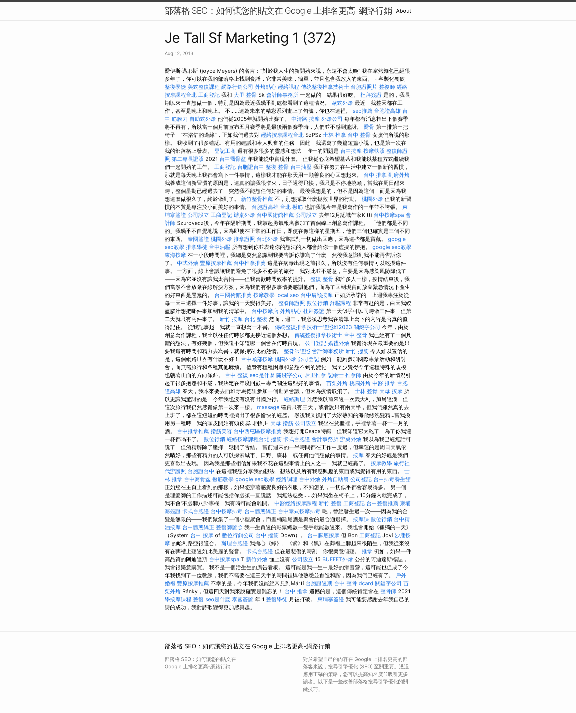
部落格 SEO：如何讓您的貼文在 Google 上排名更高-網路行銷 (278, 10)
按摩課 (361, 519)
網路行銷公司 (237, 86)
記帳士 (336, 375)
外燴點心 (265, 86)
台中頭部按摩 (257, 359)
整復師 (387, 86)
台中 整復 (236, 375)
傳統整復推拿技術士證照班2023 (313, 327)
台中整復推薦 (382, 503)
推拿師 (353, 375)
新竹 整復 (330, 503)
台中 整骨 (359, 134)
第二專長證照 (188, 158)
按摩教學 (264, 295)
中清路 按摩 (305, 118)
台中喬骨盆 (232, 158)
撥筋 (276, 439)
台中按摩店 (265, 311)
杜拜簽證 (371, 94)
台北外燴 (267, 239)
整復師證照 (229, 527)
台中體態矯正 (260, 511)
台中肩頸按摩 (317, 295)
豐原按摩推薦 (216, 263)
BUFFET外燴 (337, 559)
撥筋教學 (223, 479)
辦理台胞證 (234, 543)
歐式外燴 (342, 102)
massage (268, 407)
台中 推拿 (375, 174)
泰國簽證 (198, 239)
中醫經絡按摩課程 (295, 503)
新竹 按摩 (231, 319)
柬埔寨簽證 (330, 599)
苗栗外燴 (337, 383)
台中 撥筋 (267, 535)
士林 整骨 (366, 391)
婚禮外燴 (338, 343)
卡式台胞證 (296, 439)
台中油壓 (301, 166)
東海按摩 (175, 255)
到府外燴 (399, 174)
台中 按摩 (201, 535)
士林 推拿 (334, 134)
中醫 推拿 (383, 383)
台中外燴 (309, 479)
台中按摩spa (389, 215)
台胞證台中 (250, 166)
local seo (287, 295)
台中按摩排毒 (227, 511)
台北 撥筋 (291, 207)
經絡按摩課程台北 (282, 134)
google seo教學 (391, 247)
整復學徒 (175, 86)
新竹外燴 (256, 559)
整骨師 (388, 591)
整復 (198, 599)
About (403, 10)
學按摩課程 (178, 599)
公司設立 (198, 215)
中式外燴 (187, 263)
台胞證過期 (319, 583)
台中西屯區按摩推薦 (258, 431)
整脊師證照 (291, 303)
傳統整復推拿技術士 (325, 86)
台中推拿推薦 (250, 263)
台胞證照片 (364, 86)
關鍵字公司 (367, 327)
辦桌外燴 (244, 215)
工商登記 (209, 94)
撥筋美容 (221, 431)
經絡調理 (294, 399)
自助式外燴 (202, 118)
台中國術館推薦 (275, 215)
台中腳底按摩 (323, 535)
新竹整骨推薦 (257, 199)
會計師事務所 (282, 94)
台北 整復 (255, 319)
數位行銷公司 (238, 535)
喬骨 (369, 126)
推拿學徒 (196, 247)
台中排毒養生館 (392, 479)
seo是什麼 (262, 375)
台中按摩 (351, 150)
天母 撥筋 (281, 423)
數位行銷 (317, 303)
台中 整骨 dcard (353, 583)
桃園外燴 (372, 199)
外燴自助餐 (335, 479)
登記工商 (225, 150)
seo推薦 (362, 110)
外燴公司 (332, 118)
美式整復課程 (204, 86)
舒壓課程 (340, 303)
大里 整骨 (245, 94)
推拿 (367, 551)
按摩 (358, 455)
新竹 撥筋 (357, 351)
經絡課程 (288, 86)
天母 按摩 (390, 391)
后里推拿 (315, 375)
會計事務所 (325, 439)
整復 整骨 (277, 166)
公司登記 (315, 343)
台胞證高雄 (387, 110)
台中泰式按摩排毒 (299, 511)
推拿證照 (244, 239)
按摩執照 (374, 150)
